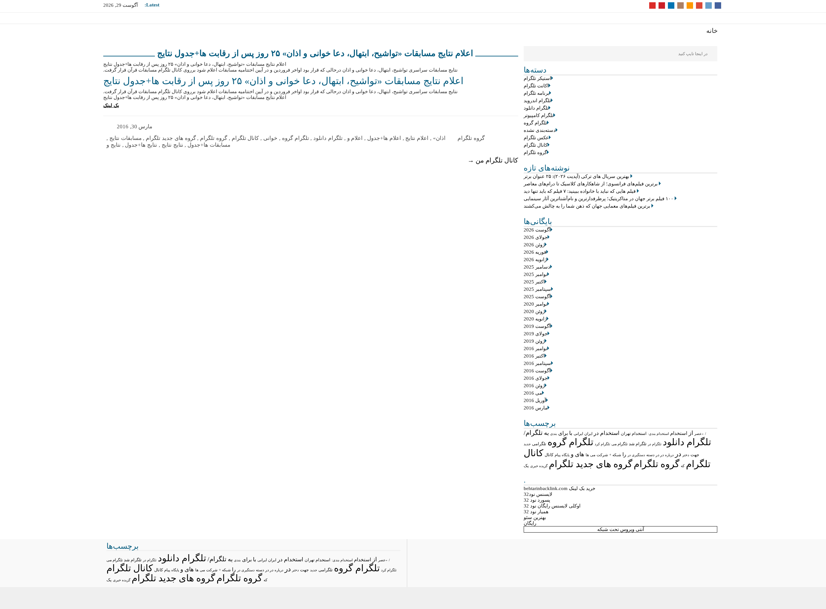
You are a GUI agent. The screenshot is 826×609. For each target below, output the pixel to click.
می (592, 455)
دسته (650, 455)
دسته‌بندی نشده (540, 130)
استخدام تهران (634, 433)
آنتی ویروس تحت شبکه (620, 529)
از (691, 433)
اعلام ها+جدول (384, 138)
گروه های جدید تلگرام (590, 464)
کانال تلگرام (536, 145)
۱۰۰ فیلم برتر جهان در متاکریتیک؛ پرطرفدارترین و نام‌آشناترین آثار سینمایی (598, 198)
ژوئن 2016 (534, 385)
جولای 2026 (536, 237)
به (546, 432)
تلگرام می (619, 444)
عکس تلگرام (536, 137)
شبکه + (615, 455)
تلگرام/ (533, 432)
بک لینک (111, 105)
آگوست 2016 (537, 370)
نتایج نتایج (172, 145)
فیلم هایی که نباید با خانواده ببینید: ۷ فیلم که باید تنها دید (580, 191)
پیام (557, 455)
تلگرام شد (638, 443)
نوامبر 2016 (535, 348)
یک (526, 466)
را (624, 454)
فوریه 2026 (535, 252)
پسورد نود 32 (537, 500)
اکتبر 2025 (534, 281)
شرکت (602, 455)
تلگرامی (539, 443)
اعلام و (355, 138)
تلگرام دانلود (536, 108)
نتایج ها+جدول (141, 145)
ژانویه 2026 (535, 259)
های (579, 454)
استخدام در (607, 433)
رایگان (530, 523)
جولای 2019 (536, 333)
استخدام (678, 433)
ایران (588, 433)
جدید (527, 444)
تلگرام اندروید (537, 100)
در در (660, 455)
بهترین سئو (535, 517)
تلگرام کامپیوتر (538, 115)
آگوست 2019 (537, 326)
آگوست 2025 (537, 296)
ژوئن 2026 (534, 244)
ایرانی (578, 434)
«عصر (699, 434)
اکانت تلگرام (536, 85)
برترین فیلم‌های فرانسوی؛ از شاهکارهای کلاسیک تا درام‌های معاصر (591, 183)
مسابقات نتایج (125, 138)
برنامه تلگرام (536, 93)
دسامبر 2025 (537, 267)
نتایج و (113, 145)
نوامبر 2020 (535, 304)
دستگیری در (636, 455)
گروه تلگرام (535, 152)
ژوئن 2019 (534, 341)
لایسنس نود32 (538, 494)
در (678, 454)
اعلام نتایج (416, 138)
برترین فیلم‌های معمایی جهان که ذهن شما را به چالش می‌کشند (587, 206)
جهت (694, 455)
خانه (712, 30)
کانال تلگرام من (493, 160)
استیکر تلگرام (537, 78)
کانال (549, 455)
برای (563, 433)
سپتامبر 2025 (537, 289)
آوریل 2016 (535, 400)
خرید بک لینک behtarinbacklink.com (559, 488)
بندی (553, 434)
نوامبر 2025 (535, 274)
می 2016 (533, 393)
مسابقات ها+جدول (208, 145)
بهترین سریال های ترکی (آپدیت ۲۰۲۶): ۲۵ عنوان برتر (576, 176)
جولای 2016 (536, 378)
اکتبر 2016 (534, 356)
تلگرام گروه (535, 122)
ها (587, 455)
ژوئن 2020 (534, 311)
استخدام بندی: (658, 434)
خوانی (270, 138)
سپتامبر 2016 (537, 363)
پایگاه (565, 455)
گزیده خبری (539, 466)
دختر (685, 455)
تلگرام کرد (602, 444)
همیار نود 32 (536, 511)
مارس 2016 (536, 407)
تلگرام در (654, 444)
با (570, 433)
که (683, 466)
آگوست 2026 (537, 229)
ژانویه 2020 (535, 318)
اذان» (439, 138)
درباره (669, 455)
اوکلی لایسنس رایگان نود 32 (552, 505)
